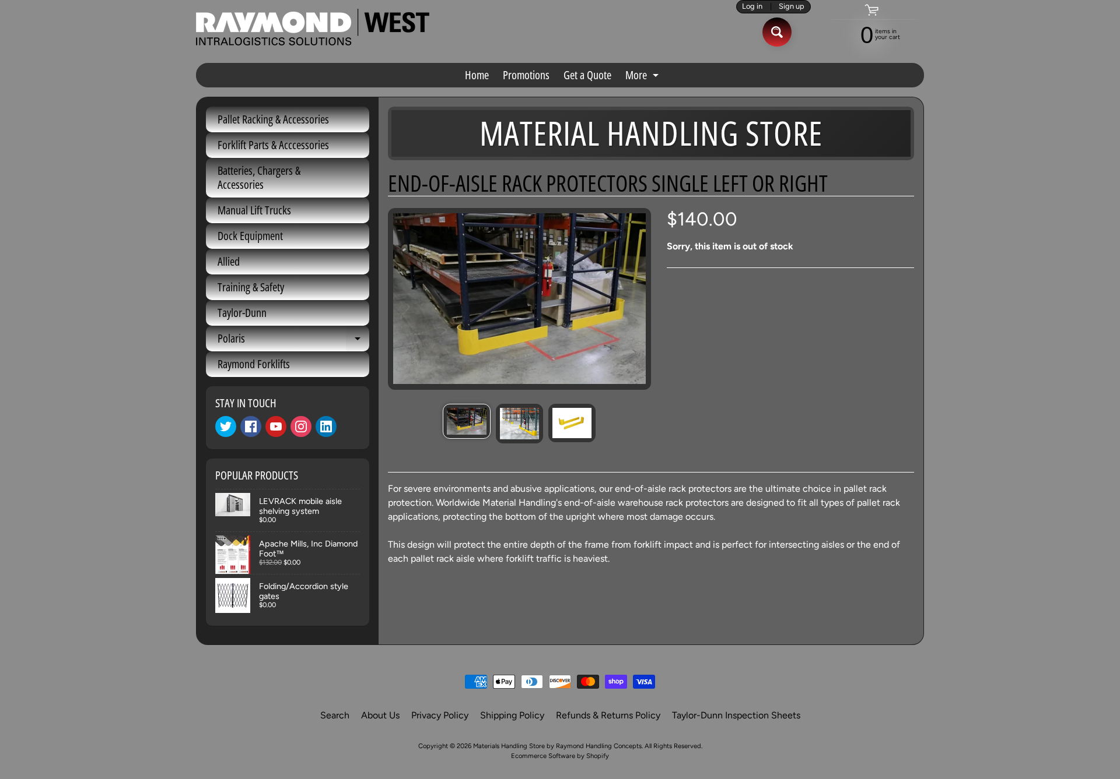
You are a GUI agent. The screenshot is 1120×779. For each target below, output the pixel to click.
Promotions (526, 75)
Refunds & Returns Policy (608, 715)
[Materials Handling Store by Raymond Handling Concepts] (312, 27)
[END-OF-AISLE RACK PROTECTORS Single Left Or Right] (466, 421)
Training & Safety (251, 287)
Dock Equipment (250, 236)
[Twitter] (225, 426)
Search (334, 715)
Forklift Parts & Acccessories (273, 145)
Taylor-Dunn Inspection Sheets (736, 715)
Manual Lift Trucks (254, 210)
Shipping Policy (512, 715)
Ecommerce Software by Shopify (560, 756)
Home (477, 75)
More (643, 77)
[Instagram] (301, 426)
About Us (380, 715)
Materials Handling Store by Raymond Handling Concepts (557, 746)
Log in (752, 6)
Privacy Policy (439, 715)
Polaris (293, 340)
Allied (229, 261)
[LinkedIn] (326, 426)
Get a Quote (587, 75)
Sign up (791, 6)
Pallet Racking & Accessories (273, 119)
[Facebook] (250, 426)
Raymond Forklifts (254, 364)
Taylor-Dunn (242, 312)
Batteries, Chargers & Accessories (259, 177)
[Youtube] (275, 426)
